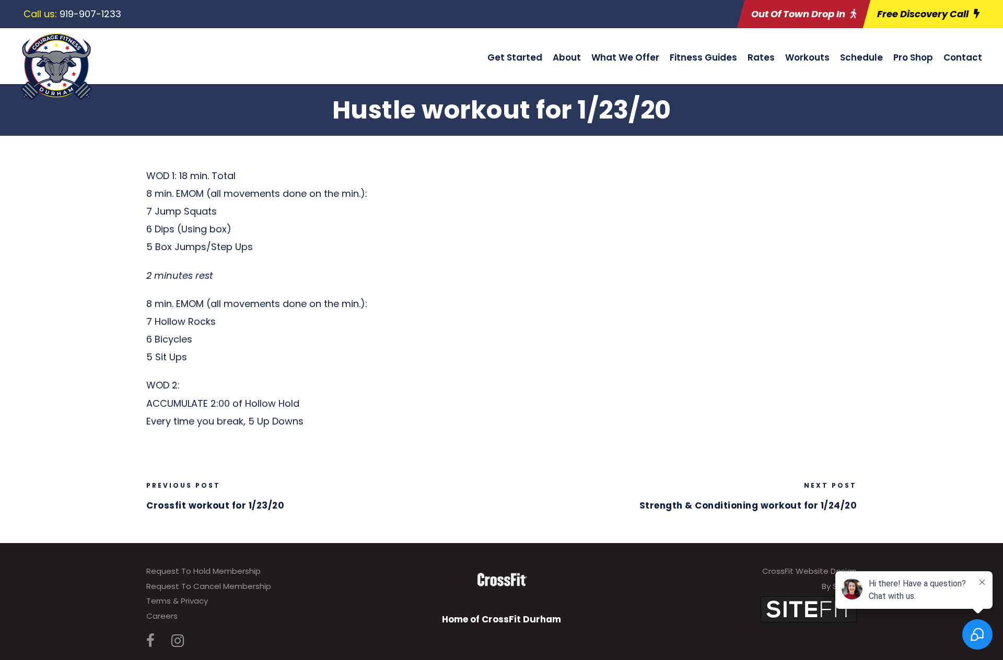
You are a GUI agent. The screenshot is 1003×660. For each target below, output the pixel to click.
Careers (162, 615)
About (567, 57)
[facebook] (150, 641)
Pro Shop (913, 57)
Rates (761, 57)
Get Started (514, 57)
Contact (962, 57)
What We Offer (625, 57)
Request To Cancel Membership (208, 586)
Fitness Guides (703, 57)
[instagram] (177, 641)
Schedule (861, 57)
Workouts (807, 57)
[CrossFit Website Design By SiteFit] (809, 608)
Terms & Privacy (177, 600)
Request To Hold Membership (203, 570)
